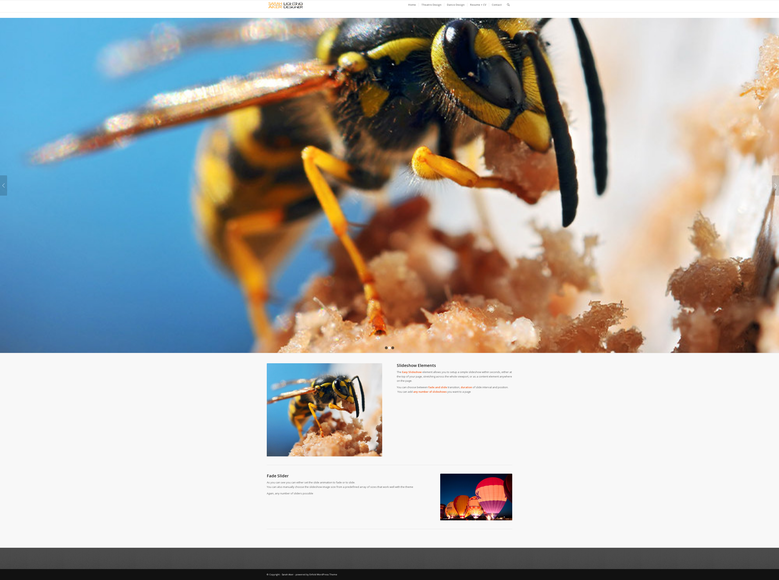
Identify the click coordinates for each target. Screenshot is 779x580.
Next (775, 185)
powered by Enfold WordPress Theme (316, 574)
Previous (3, 185)
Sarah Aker (288, 574)
